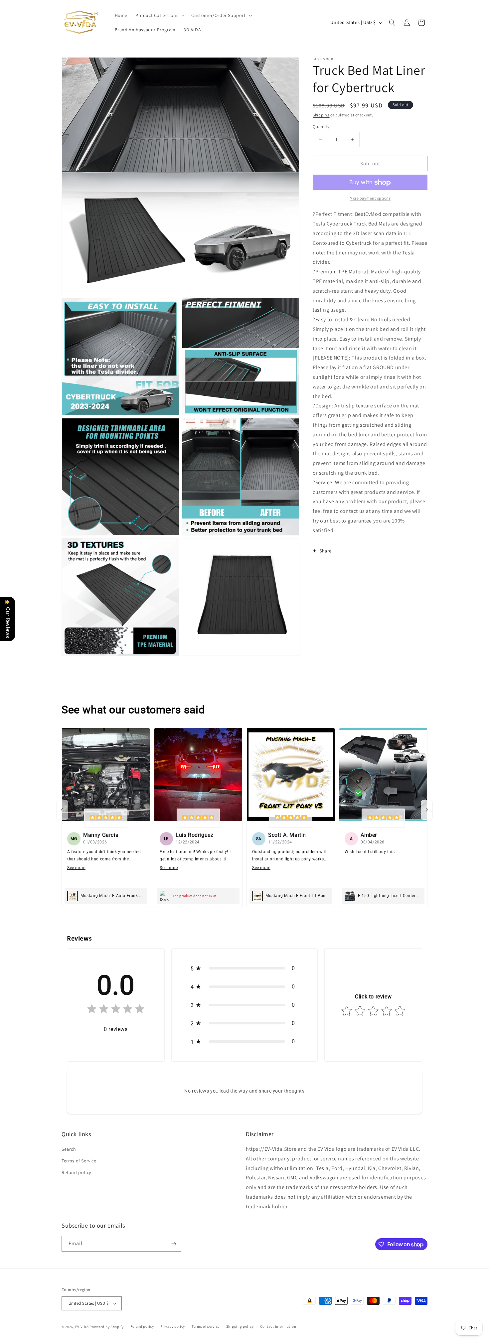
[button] (159, 15)
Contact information (278, 1326)
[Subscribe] (173, 1244)
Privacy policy (172, 1326)
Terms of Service (79, 1161)
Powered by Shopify (106, 1326)
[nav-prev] (62, 810)
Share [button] (325, 551)
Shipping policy (240, 1326)
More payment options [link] (370, 198)
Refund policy (76, 1172)
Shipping (321, 114)
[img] (106, 818)
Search (69, 1149)
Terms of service (206, 1326)
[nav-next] (427, 810)
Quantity (321, 126)
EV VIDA (82, 1326)
